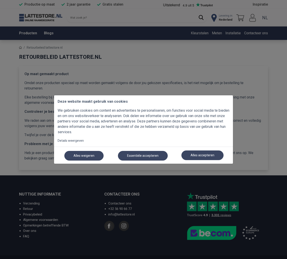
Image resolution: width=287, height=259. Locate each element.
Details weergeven (71, 140)
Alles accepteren (202, 155)
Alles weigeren (84, 155)
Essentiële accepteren (143, 155)
